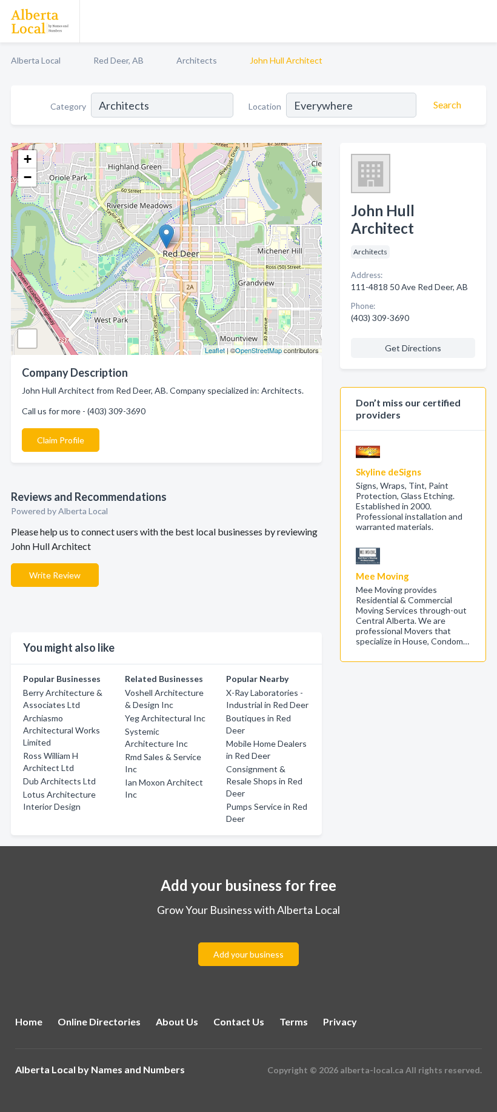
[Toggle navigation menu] (481, 21)
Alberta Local (36, 60)
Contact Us (238, 1021)
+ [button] (28, 159)
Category (68, 106)
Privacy (340, 1021)
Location (264, 106)
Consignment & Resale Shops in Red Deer (264, 781)
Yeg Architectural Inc (165, 718)
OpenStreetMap (258, 350)
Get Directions (413, 348)
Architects (196, 60)
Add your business (248, 954)
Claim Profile (60, 440)
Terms (293, 1021)
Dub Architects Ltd (59, 781)
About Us (177, 1021)
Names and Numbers (138, 1069)
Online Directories (99, 1021)
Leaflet (215, 350)
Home (28, 1021)
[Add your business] (248, 939)
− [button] (28, 177)
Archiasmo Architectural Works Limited (61, 730)
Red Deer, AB (118, 60)
